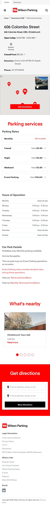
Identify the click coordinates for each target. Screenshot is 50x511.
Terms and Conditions (21, 277)
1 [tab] (17, 354)
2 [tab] (21, 354)
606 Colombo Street (34, 18)
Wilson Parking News (11, 469)
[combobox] (25, 387)
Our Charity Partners (10, 465)
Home (6, 18)
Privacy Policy (8, 441)
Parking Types (8, 462)
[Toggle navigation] (4, 10)
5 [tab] (32, 354)
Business (17, 2)
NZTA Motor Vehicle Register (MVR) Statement (22, 452)
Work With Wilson (9, 480)
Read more (12, 342)
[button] (17, 92)
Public (6, 2)
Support (5, 476)
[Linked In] (4, 490)
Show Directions (25, 405)
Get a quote (40, 138)
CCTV (4, 445)
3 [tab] (25, 354)
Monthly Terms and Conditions (25, 283)
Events (5, 473)
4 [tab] (29, 354)
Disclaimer (6, 449)
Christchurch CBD (17, 18)
